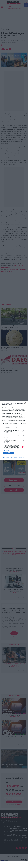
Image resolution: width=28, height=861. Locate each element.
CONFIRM (8, 452)
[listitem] (14, 428)
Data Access (14, 457)
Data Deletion (6, 457)
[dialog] (14, 430)
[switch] (23, 430)
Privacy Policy (22, 457)
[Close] (25, 403)
